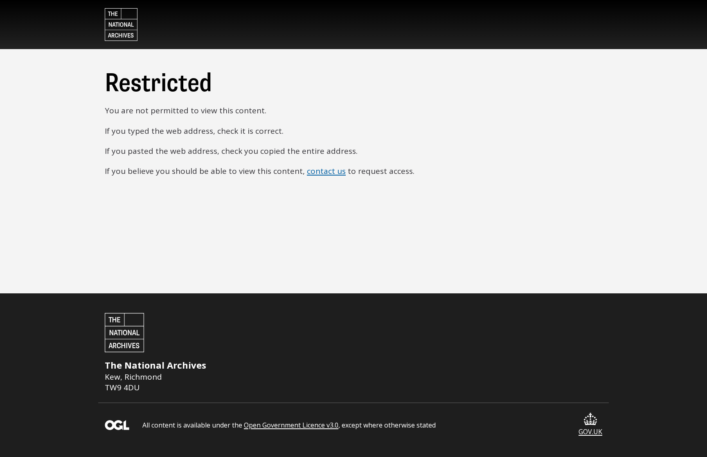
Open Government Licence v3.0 (291, 425)
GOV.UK (590, 431)
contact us (326, 171)
